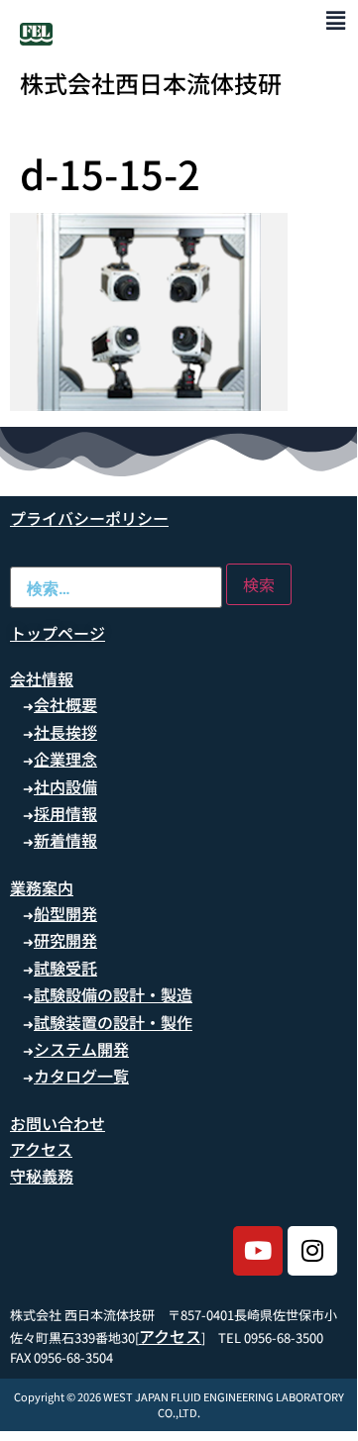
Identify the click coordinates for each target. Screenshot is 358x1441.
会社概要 (65, 704)
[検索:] (116, 587)
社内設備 (65, 786)
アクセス (41, 1149)
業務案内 (41, 887)
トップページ (57, 633)
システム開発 (81, 1049)
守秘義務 (41, 1175)
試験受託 (65, 967)
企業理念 (65, 759)
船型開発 (65, 913)
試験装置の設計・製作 (113, 1022)
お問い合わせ (57, 1123)
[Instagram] (312, 1251)
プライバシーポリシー (89, 518)
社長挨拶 (65, 732)
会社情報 (41, 678)
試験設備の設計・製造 (113, 994)
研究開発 (65, 940)
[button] (335, 19)
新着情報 (65, 840)
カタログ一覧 (81, 1075)
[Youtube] (258, 1251)
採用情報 (65, 813)
